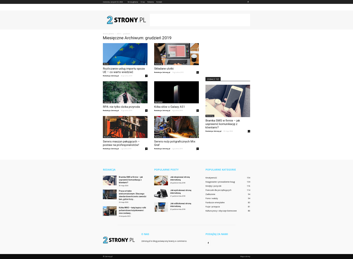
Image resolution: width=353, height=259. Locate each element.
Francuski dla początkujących (218, 190)
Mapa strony (245, 256)
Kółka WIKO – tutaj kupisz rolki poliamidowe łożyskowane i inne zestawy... (132, 210)
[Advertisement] (200, 20)
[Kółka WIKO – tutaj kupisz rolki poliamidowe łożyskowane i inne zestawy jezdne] (110, 211)
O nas (143, 2)
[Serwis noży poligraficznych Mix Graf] (176, 127)
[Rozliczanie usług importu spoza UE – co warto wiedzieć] (125, 54)
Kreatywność (211, 177)
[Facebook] (248, 2)
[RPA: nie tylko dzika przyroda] (125, 92)
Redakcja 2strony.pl (111, 76)
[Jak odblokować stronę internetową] (161, 207)
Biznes (106, 64)
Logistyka (107, 102)
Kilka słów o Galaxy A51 (169, 106)
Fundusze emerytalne (215, 202)
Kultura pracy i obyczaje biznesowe (221, 210)
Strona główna (133, 2)
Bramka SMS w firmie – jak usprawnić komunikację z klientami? (222, 124)
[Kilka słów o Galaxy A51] (176, 92)
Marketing (158, 64)
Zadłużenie (210, 194)
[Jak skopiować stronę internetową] (161, 180)
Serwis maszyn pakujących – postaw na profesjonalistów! (121, 143)
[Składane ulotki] (176, 54)
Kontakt (159, 2)
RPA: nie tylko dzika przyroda (121, 106)
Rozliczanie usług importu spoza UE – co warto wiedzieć (124, 70)
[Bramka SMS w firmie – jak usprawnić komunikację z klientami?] (227, 101)
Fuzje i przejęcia (212, 206)
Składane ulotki (164, 68)
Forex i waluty (211, 198)
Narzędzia (158, 102)
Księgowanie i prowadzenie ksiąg (220, 181)
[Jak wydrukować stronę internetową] (161, 194)
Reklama (150, 2)
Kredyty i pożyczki (213, 186)
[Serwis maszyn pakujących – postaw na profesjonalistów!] (125, 127)
